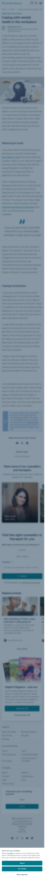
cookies (10, 853)
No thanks (22, 869)
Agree (22, 863)
